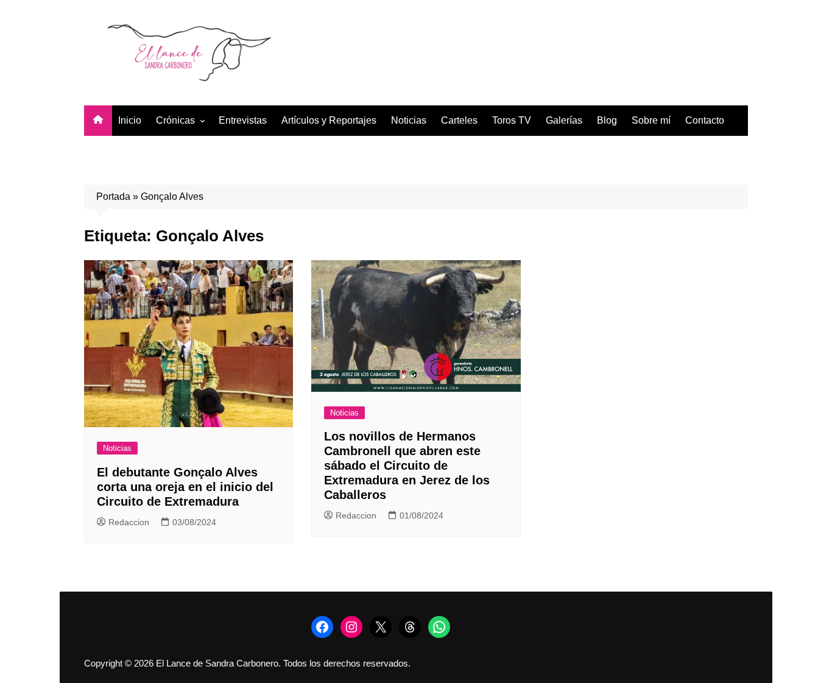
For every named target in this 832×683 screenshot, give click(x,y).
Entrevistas (243, 120)
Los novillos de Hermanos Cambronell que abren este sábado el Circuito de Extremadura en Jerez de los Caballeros (407, 465)
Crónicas (175, 120)
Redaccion (128, 522)
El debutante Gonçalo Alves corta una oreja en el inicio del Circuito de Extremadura (185, 486)
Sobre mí (651, 120)
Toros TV (511, 120)
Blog (607, 120)
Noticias (408, 120)
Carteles (459, 120)
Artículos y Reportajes (328, 120)
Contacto (704, 120)
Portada (113, 196)
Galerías (564, 120)
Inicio (129, 120)
